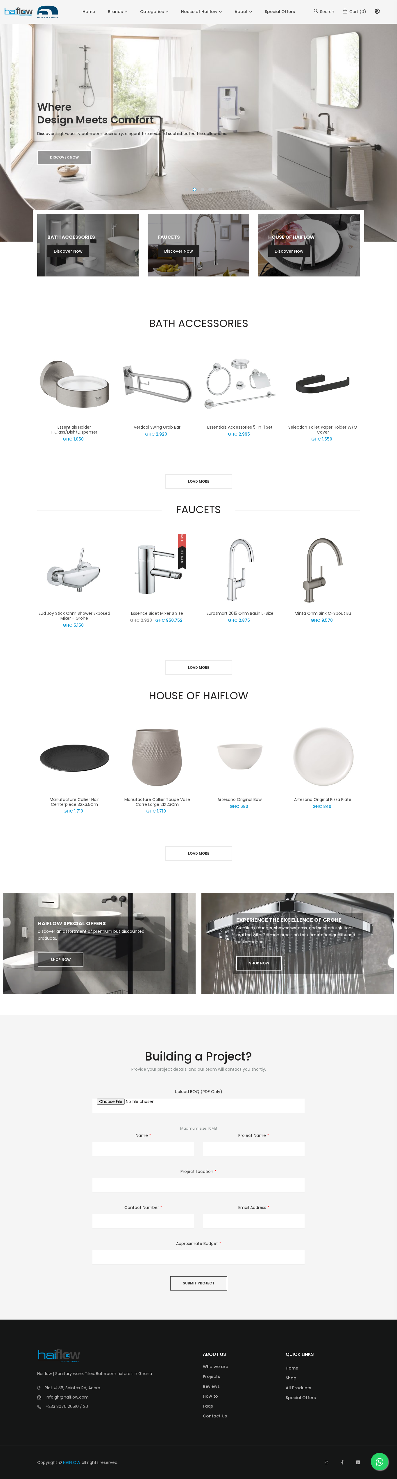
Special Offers (280, 12)
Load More (198, 481)
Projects (211, 1376)
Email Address (253, 1207)
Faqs (208, 1406)
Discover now (64, 157)
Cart (357, 12)
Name (143, 1135)
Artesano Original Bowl (239, 799)
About (241, 12)
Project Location (198, 1171)
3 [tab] (202, 189)
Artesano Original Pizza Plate (322, 799)
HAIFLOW (72, 1462)
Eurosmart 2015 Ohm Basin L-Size (240, 613)
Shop (291, 1378)
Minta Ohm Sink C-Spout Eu (323, 613)
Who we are (215, 1367)
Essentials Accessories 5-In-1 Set (240, 427)
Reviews (211, 1386)
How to (210, 1396)
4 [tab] (210, 189)
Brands (115, 12)
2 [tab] (194, 189)
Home (89, 12)
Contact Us (215, 1416)
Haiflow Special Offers (72, 923)
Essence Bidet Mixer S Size (157, 613)
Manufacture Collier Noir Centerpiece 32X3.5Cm (74, 802)
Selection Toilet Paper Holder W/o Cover (322, 429)
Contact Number (143, 1207)
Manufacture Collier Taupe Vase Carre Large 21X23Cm (157, 802)
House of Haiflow (199, 12)
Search (326, 12)
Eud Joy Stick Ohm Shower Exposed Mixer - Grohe (74, 615)
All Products (298, 1388)
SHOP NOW (61, 959)
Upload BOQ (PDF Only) (198, 1092)
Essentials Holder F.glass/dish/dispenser (74, 429)
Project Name (253, 1135)
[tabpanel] (198, 133)
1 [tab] (187, 189)
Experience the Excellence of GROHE (288, 919)
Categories (152, 12)
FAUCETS (169, 236)
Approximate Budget (198, 1243)
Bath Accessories (71, 236)
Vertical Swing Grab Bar (157, 427)
